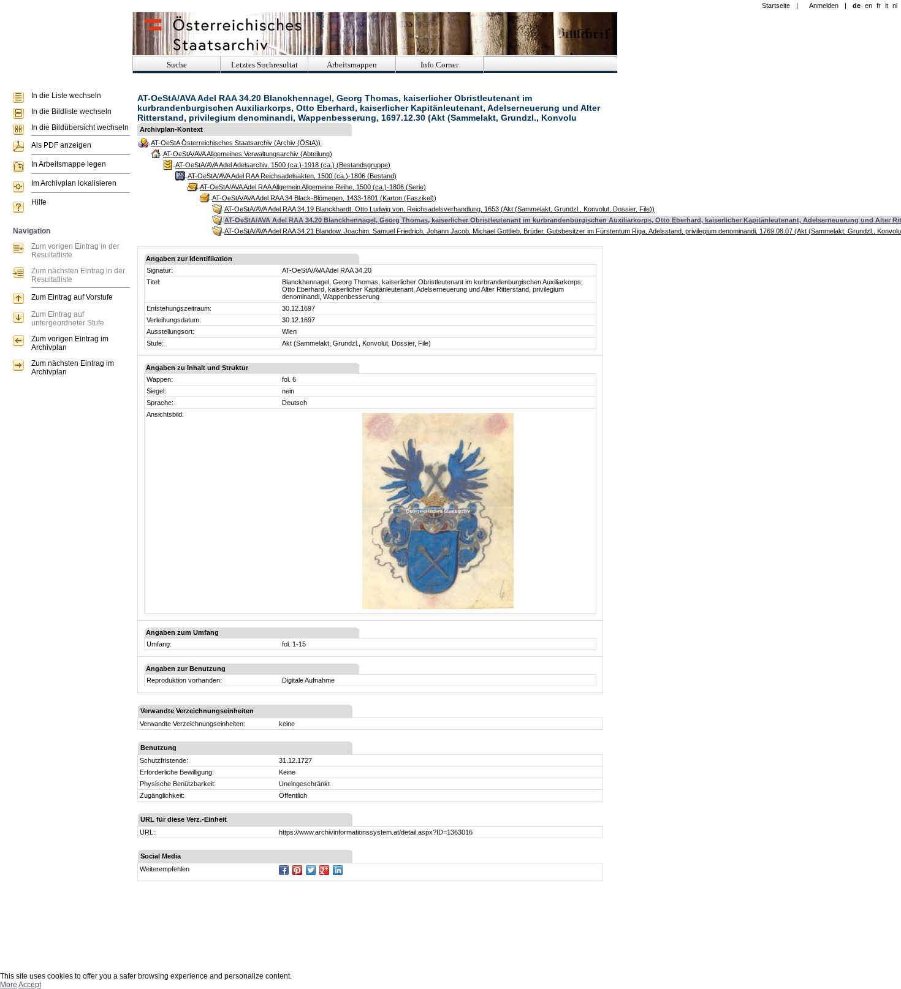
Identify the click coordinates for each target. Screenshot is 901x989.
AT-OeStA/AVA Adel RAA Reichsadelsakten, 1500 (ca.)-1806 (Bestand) (292, 176)
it (886, 5)
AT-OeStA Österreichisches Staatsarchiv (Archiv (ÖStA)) (236, 142)
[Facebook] (284, 870)
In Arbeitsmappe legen (68, 164)
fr (878, 5)
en (868, 5)
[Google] (324, 870)
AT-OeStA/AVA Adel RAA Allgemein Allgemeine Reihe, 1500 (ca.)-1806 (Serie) (313, 187)
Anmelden (823, 5)
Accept (29, 984)
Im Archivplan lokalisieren (73, 183)
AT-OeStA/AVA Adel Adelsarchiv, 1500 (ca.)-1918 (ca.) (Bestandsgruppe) (282, 165)
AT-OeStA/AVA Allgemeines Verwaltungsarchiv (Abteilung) (247, 153)
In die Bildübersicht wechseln (80, 127)
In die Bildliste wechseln (71, 111)
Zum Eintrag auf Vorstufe (72, 297)
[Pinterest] (297, 870)
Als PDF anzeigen (61, 145)
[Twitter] (311, 870)
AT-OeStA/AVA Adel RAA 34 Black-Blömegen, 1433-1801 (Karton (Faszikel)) (324, 198)
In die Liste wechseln (66, 95)
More (8, 984)
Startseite (776, 5)
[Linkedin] (338, 870)
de (857, 5)
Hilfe (39, 202)
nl (894, 5)
